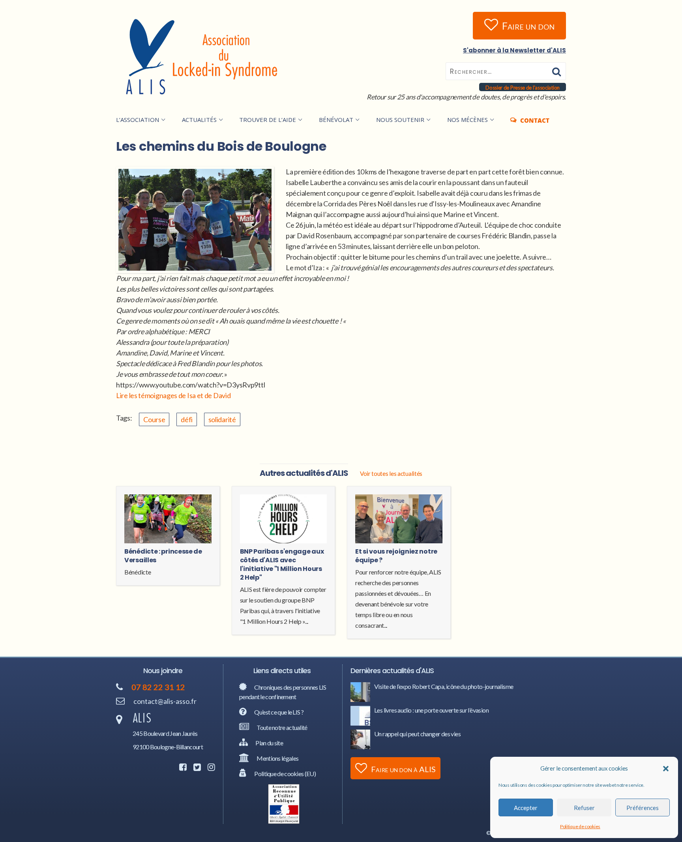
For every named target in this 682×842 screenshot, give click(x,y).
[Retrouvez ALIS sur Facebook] (181, 768)
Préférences (642, 807)
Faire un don (528, 26)
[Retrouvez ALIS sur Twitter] (195, 768)
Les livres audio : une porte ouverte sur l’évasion (431, 710)
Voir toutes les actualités (391, 473)
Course (154, 419)
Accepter (526, 807)
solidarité (222, 419)
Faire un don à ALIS (403, 769)
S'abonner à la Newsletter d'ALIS (514, 50)
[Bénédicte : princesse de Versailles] (168, 520)
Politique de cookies (580, 826)
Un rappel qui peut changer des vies (417, 733)
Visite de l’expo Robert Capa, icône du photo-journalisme (443, 686)
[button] (666, 769)
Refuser (584, 807)
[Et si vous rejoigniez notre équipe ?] (398, 520)
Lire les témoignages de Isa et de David (173, 395)
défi (187, 419)
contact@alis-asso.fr (165, 701)
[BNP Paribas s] (283, 520)
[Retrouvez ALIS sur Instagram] (210, 768)
